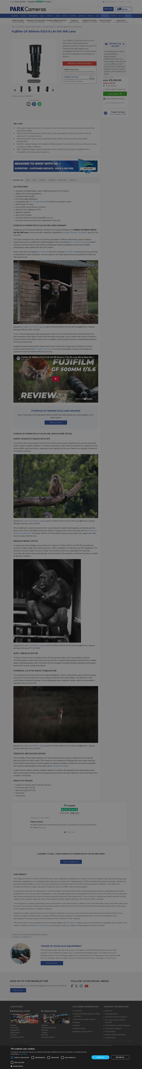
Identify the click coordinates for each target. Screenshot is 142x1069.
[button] (49, 1066)
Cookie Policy (23, 1054)
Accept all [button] (100, 1057)
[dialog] (71, 1057)
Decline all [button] (120, 1057)
